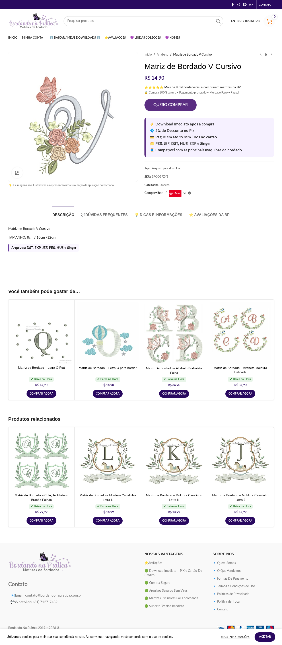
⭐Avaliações (153, 563)
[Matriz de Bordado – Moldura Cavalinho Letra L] (108, 460)
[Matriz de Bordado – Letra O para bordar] (108, 333)
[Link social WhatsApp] (251, 4)
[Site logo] (33, 21)
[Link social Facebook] (232, 4)
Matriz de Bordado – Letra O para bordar (108, 368)
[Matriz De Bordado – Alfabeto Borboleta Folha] (174, 333)
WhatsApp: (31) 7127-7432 (34, 602)
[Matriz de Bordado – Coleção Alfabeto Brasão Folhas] (41, 460)
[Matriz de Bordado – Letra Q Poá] (41, 333)
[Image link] (40, 562)
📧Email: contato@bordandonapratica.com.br (46, 595)
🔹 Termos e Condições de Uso (233, 586)
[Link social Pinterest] (244, 4)
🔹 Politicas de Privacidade (230, 594)
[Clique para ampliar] (17, 172)
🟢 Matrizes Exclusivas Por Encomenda (171, 598)
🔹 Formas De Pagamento (230, 578)
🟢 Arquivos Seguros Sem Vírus (165, 590)
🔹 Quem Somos (224, 563)
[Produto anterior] (260, 54)
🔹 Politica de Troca (226, 601)
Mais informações (235, 637)
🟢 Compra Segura (157, 583)
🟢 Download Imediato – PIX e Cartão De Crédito (173, 573)
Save (177, 193)
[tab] (63, 212)
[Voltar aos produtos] (266, 54)
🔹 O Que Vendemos (226, 570)
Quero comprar (170, 105)
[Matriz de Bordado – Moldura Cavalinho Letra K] (174, 460)
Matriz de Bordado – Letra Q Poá (41, 367)
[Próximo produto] (271, 54)
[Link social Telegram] (190, 193)
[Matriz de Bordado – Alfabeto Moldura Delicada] (240, 333)
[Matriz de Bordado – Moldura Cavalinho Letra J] (240, 460)
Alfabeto (162, 54)
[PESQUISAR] (218, 21)
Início (148, 54)
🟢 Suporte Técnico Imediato (164, 606)
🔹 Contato (220, 609)
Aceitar (265, 636)
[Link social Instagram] (238, 4)
